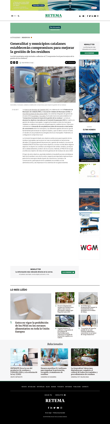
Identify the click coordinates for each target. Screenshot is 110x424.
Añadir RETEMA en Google (27, 62)
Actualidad (15, 37)
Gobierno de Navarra (48, 377)
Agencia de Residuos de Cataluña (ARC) (36, 109)
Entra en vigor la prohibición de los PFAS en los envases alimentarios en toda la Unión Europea (32, 327)
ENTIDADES (68, 387)
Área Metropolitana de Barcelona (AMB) (35, 114)
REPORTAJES (41, 387)
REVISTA (24, 387)
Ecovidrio (43, 116)
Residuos (26, 37)
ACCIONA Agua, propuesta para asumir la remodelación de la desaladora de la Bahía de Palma (89, 309)
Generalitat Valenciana (80, 377)
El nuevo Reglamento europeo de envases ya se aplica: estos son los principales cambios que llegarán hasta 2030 (66, 309)
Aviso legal (48, 413)
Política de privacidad (59, 413)
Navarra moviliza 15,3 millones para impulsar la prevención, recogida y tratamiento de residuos (54, 371)
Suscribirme (89, 53)
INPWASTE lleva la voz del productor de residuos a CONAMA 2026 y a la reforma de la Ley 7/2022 (23, 371)
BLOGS (48, 387)
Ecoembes (35, 116)
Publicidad (77, 387)
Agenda (53, 387)
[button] (11, 62)
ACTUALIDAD (32, 387)
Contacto (85, 387)
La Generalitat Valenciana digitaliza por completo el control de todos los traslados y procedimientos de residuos (84, 371)
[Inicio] (54, 16)
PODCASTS (60, 387)
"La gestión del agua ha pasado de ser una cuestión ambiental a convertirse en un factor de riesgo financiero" (88, 331)
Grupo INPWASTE (16, 377)
